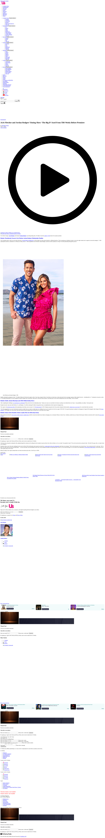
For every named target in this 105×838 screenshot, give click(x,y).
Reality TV (7, 31)
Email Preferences (6, 756)
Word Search (7, 62)
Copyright (5, 785)
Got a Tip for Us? (6, 86)
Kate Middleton (8, 69)
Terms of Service (6, 782)
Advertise (5, 805)
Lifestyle (4, 9)
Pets (6, 44)
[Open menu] (0, 4)
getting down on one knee (75, 407)
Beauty (6, 39)
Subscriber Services (6, 803)
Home (6, 55)
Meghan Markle (8, 71)
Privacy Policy (20, 515)
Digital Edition (6, 82)
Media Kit (5, 757)
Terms (14, 515)
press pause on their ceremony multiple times (20, 414)
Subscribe (5, 83)
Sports (4, 10)
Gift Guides (7, 57)
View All (7, 24)
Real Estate (7, 47)
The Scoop (2, 745)
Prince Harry (7, 70)
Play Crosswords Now (4, 603)
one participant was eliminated (19, 402)
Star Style (5, 8)
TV (6, 27)
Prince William (8, 68)
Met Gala (5, 14)
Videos (4, 78)
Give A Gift (5, 801)
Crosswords (7, 61)
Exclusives (7, 20)
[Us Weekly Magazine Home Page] (3, 4)
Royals (4, 67)
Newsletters (5, 81)
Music (6, 29)
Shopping (5, 11)
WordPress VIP (23, 836)
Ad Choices (5, 788)
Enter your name (3, 740)
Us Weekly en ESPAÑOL (8, 80)
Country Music (8, 33)
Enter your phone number (5, 742)
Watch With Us (8, 32)
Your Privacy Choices (16, 787)
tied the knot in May (11, 407)
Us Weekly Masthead (7, 753)
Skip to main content (4, 1)
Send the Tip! (3, 746)
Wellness (7, 48)
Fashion (6, 38)
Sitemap (4, 758)
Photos (4, 76)
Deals (6, 51)
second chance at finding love (28, 240)
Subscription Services (7, 84)
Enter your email (3, 741)
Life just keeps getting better (89, 447)
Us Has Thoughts (8, 34)
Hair (6, 40)
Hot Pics (7, 22)
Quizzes (6, 64)
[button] (52, 100)
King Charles (7, 72)
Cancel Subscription (7, 85)
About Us (5, 752)
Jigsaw (6, 63)
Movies (6, 28)
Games (4, 12)
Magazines (5, 13)
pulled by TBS (47, 235)
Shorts (4, 15)
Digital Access (5, 799)
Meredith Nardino (5, 125)
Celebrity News (6, 6)
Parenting (7, 43)
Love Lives (7, 21)
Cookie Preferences (6, 786)
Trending (7, 19)
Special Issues (5, 802)
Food (6, 45)
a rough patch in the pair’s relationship (51, 446)
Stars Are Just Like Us (9, 23)
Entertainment (5, 7)
